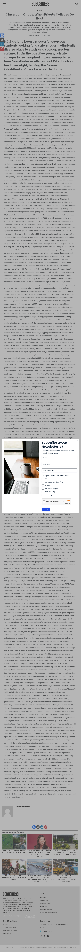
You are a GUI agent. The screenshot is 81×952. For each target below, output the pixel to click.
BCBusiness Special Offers (54, 482)
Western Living (50, 492)
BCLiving (47, 485)
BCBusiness (49, 479)
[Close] (78, 440)
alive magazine (50, 495)
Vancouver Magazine (52, 489)
